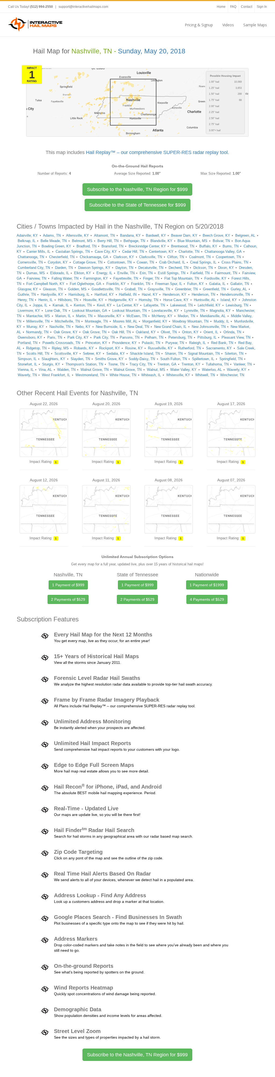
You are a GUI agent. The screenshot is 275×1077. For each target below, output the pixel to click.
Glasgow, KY (28, 289)
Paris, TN (54, 337)
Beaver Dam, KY (184, 235)
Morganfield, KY (154, 321)
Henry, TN (25, 300)
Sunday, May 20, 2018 (151, 51)
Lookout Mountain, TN (129, 311)
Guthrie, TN (27, 294)
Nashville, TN (59, 327)
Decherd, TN (178, 268)
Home (221, 7)
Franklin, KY (116, 284)
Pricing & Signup (199, 24)
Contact (246, 7)
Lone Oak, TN (56, 311)
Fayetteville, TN (125, 278)
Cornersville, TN (30, 262)
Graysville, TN (159, 289)
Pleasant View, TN (236, 337)
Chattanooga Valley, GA (223, 252)
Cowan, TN (145, 262)
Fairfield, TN (199, 273)
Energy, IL (104, 273)
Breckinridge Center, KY (147, 246)
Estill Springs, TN (171, 273)
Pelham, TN (154, 337)
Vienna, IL (26, 370)
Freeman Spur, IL (168, 284)
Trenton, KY (191, 364)
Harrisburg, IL (78, 294)
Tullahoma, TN (217, 364)
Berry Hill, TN (107, 241)
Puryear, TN (174, 343)
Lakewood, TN (181, 305)
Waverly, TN (27, 375)
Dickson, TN (203, 268)
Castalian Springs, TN (73, 252)
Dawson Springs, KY (94, 268)
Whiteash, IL (151, 375)
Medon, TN (186, 316)
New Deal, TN (138, 327)
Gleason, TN (53, 289)
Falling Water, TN (65, 278)
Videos (228, 24)
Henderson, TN (203, 294)
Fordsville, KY (215, 278)
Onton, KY (190, 332)
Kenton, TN (83, 305)
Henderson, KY (174, 294)
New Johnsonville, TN (209, 327)
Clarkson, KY (123, 257)
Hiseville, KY (93, 300)
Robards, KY (84, 348)
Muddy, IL (221, 321)
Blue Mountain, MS (192, 241)
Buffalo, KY (208, 246)
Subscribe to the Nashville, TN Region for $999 (137, 1054)
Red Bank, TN (222, 343)
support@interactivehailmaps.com (83, 7)
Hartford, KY (104, 294)
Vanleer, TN (243, 364)
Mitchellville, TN (67, 321)
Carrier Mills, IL (38, 252)
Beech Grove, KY (216, 235)
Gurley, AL (239, 289)
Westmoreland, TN (89, 375)
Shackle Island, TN (145, 353)
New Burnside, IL (109, 327)
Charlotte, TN (189, 252)
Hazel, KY (150, 294)
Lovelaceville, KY (165, 311)
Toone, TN (116, 364)
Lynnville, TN (194, 311)
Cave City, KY (106, 252)
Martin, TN (84, 316)
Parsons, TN (129, 337)
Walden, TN (66, 370)
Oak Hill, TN (121, 332)
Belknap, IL (26, 241)
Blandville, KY (161, 241)
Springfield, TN (231, 359)
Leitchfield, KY (209, 305)
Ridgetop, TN (36, 348)
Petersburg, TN (180, 337)
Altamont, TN (104, 235)
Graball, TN (133, 289)
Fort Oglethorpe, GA (85, 284)
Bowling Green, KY (56, 246)
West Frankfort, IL (56, 375)
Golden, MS (77, 289)
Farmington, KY (96, 278)
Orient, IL (211, 332)
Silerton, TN (234, 353)
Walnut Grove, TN (94, 370)
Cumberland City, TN (34, 268)
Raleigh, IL (197, 343)
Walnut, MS (156, 370)
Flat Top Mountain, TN (181, 278)
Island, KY (228, 300)
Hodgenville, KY (120, 300)
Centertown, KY (161, 252)
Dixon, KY (226, 268)
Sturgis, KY (51, 364)
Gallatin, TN (239, 284)
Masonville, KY (109, 316)
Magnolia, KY (220, 311)
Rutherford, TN (189, 348)
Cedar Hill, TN (133, 252)
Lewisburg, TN (237, 305)
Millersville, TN (37, 321)
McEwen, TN (136, 316)
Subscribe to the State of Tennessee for (137, 205)
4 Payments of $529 (207, 599)
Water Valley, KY (183, 370)
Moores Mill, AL (125, 321)
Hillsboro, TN (68, 300)
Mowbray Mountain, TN (190, 321)
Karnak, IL (61, 305)
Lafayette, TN (154, 305)
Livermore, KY (29, 311)
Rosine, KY (134, 348)
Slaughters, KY (53, 359)
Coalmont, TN (200, 257)
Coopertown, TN (228, 257)
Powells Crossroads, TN (61, 343)
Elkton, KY (82, 273)
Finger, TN (151, 278)
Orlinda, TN (232, 332)
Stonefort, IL (27, 364)
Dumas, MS (35, 273)
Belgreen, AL (245, 235)
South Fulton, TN (173, 359)
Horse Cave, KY (176, 300)
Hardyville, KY (52, 294)
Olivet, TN (169, 332)
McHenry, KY (162, 316)
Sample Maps (255, 24)
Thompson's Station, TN (84, 364)
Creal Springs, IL (203, 262)
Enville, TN (126, 273)
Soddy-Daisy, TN (142, 359)
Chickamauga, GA (94, 257)
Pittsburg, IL (206, 337)
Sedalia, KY (115, 353)
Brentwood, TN (182, 246)
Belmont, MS (82, 241)
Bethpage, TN (134, 241)
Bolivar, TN (221, 241)
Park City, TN (104, 337)
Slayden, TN (80, 359)
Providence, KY (124, 343)
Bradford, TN (86, 246)
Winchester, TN (232, 375)
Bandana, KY (130, 235)
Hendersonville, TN (235, 294)
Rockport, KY (109, 348)
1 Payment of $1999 (207, 585)
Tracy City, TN (140, 364)
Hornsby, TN (148, 300)
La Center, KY (128, 305)
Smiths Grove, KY (109, 359)
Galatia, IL (217, 284)
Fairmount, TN (226, 273)
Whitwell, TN (205, 375)
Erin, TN (146, 273)
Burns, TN (230, 246)
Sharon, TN (174, 353)
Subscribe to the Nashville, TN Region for (137, 189)
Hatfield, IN (127, 294)
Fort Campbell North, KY (45, 284)
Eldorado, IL (59, 273)
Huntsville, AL (204, 300)
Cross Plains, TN (235, 262)
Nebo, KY (83, 327)
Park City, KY (78, 337)
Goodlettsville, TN (106, 289)
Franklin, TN (140, 284)
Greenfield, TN (214, 289)
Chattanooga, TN (31, 257)
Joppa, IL (40, 305)
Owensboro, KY (30, 337)
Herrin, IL (45, 300)
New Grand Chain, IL (170, 327)
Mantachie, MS (38, 316)
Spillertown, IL (203, 359)
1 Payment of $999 (68, 585)
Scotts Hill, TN (37, 353)
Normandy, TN (37, 332)
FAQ (233, 7)
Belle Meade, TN (54, 241)
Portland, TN (27, 343)
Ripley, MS (60, 348)
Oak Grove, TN (94, 332)
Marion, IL (63, 316)
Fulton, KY (195, 284)
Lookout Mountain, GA (89, 311)
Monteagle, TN (96, 321)
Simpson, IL (27, 359)
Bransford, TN (112, 246)
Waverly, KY (236, 370)
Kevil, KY (104, 305)
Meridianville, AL (213, 316)
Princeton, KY (96, 343)
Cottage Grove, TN (87, 262)
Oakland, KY (146, 332)
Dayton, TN (124, 268)
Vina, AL (45, 370)
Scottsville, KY (66, 353)
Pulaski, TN (151, 343)
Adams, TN (52, 235)
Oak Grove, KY (66, 332)
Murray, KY (35, 327)
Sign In (262, 7)
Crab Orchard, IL (172, 262)
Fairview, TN (36, 278)
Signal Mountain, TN (204, 353)
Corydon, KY (58, 262)
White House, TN (123, 375)
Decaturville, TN (150, 268)
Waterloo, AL (212, 370)
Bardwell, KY (156, 235)
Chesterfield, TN (61, 257)
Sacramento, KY (219, 348)
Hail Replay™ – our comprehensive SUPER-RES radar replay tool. (157, 152)
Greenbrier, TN (186, 289)
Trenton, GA (166, 364)
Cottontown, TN (119, 262)
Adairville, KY (27, 235)
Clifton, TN (175, 257)
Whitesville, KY (178, 375)
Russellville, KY (160, 348)
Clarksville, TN (150, 257)
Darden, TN (64, 268)
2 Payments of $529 (68, 599)
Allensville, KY (77, 235)
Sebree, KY (92, 353)
